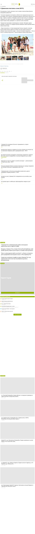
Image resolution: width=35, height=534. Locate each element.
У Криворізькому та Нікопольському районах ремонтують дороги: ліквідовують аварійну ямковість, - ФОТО (15, 172)
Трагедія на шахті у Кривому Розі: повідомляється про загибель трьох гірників (16, 177)
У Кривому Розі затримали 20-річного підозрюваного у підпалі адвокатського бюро (14, 145)
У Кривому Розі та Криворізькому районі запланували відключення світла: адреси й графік (14, 245)
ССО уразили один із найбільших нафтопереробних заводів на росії (15, 181)
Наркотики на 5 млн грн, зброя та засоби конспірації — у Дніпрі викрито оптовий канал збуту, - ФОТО (17, 161)
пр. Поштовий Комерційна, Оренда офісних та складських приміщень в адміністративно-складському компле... (17, 396)
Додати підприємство (17, 314)
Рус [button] (31, 4)
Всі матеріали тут (17, 292)
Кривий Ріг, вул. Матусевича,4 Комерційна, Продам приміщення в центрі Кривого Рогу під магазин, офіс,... (17, 441)
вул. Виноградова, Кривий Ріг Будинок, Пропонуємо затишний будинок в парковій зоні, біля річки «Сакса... (17, 486)
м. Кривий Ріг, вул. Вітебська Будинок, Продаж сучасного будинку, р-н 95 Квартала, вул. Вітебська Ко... (17, 463)
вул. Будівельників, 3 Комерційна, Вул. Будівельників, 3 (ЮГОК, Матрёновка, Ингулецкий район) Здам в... (15, 418)
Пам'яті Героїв (6, 278)
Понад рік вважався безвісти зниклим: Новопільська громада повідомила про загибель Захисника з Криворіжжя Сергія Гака (17, 166)
